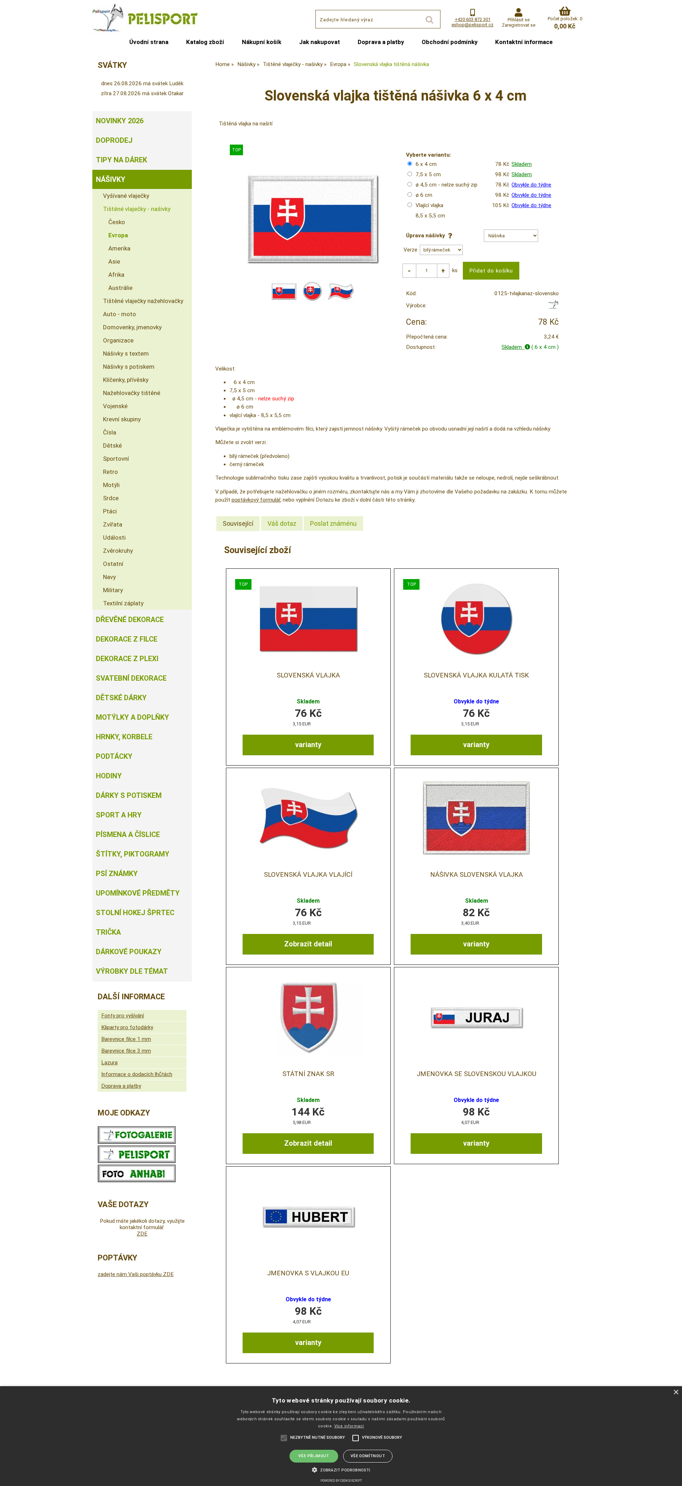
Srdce (111, 498)
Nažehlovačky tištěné (131, 392)
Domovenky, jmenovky (132, 327)
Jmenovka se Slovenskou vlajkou (476, 1073)
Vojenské (115, 406)
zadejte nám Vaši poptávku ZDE (136, 1274)
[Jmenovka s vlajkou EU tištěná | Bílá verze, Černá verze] (308, 1217)
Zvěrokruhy (118, 550)
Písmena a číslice (128, 834)
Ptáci (110, 511)
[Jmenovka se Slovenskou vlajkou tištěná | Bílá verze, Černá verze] (476, 1017)
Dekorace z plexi (127, 658)
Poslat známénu (333, 523)
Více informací (349, 1426)
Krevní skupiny (122, 419)
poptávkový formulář (256, 500)
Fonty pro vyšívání (122, 1015)
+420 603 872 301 (473, 19)
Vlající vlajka (429, 205)
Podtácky (114, 756)
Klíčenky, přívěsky (125, 379)
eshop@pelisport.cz (472, 24)
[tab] (238, 523)
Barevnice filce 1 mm (126, 1039)
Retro (110, 471)
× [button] (675, 1392)
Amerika (119, 248)
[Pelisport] (553, 307)
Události (114, 537)
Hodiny (109, 776)
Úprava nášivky (427, 235)
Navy (109, 576)
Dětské (112, 445)
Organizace (118, 340)
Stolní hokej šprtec (135, 912)
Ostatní (113, 563)
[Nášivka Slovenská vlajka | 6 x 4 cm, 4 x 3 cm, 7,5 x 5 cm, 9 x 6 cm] (476, 818)
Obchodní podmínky (449, 41)
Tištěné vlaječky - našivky (136, 208)
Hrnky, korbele (124, 737)
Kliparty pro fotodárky (127, 1027)
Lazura (109, 1062)
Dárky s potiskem (129, 795)
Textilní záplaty (123, 603)
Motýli (111, 484)
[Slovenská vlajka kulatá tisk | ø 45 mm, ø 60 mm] (476, 619)
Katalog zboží (205, 41)
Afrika (116, 274)
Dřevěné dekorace (130, 619)
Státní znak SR (308, 1073)
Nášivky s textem (126, 353)
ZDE (142, 1234)
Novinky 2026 (120, 121)
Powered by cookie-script (341, 1480)
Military (113, 590)
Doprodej (114, 140)
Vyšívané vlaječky (126, 195)
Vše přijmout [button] (313, 1456)
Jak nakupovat (319, 41)
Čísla (109, 432)
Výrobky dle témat (132, 971)
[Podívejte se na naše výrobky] (137, 1142)
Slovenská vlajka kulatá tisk (476, 675)
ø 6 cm (424, 195)
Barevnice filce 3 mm (126, 1051)
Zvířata (112, 524)
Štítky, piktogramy (132, 854)
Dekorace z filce (126, 639)
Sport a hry (119, 815)
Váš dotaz (281, 523)
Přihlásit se (519, 19)
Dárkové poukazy (129, 951)
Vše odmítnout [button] (368, 1456)
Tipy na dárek (121, 160)
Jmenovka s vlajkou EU (308, 1273)
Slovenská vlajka (308, 675)
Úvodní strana (148, 41)
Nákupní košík (261, 41)
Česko (116, 222)
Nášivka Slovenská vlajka (476, 874)
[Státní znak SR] (308, 1017)
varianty (308, 744)
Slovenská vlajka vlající (308, 874)
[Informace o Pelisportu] (137, 1161)
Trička (108, 932)
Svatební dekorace (131, 678)
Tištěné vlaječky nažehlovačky (143, 300)
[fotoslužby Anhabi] (137, 1180)
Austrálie (120, 287)
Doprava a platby (381, 41)
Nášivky (110, 179)
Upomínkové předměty (138, 893)
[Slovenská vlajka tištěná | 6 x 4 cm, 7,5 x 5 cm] (308, 619)
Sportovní (116, 458)
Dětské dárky (121, 697)
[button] (341, 1469)
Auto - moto (119, 314)
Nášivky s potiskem (129, 366)
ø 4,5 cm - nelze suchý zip (446, 185)
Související (238, 523)
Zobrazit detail (308, 944)
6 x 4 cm (426, 164)
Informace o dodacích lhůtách (136, 1074)
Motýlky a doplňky (132, 717)
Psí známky (117, 873)
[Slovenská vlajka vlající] (308, 818)
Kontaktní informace (524, 41)
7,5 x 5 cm (428, 174)
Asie (114, 261)
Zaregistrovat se (518, 25)
